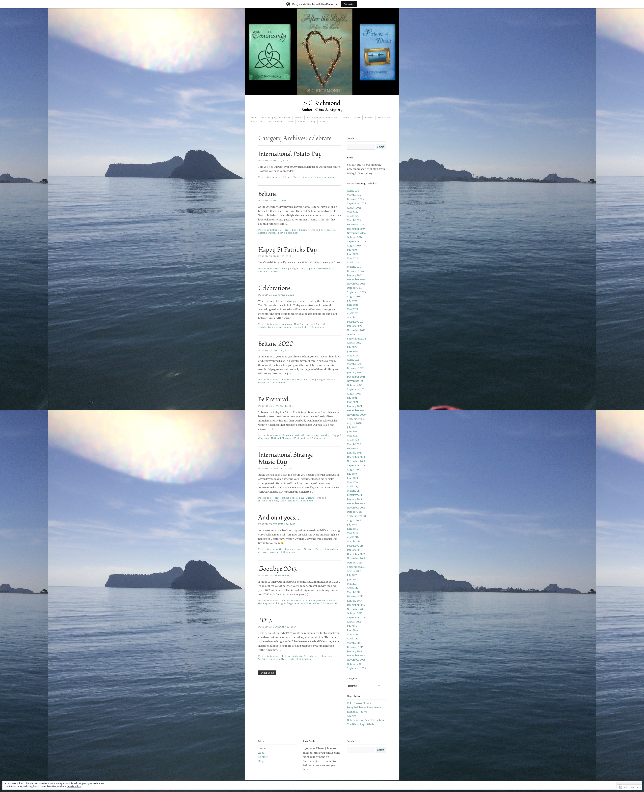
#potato (274, 177)
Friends (308, 656)
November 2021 (356, 380)
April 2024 (353, 262)
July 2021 (352, 397)
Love (295, 230)
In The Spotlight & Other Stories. (322, 117)
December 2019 (356, 457)
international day (268, 500)
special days (312, 435)
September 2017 (356, 566)
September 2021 (356, 389)
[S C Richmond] (322, 94)
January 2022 (354, 372)
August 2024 (354, 245)
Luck (284, 268)
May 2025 (352, 211)
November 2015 (356, 659)
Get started (349, 4)
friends (289, 659)
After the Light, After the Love (276, 117)
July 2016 (352, 626)
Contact (301, 121)
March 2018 (354, 541)
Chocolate (264, 438)
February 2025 (355, 224)
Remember (327, 656)
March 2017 (353, 592)
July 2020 (352, 427)
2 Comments (278, 382)
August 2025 (354, 207)
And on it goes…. (279, 518)
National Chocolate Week (285, 438)
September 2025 (356, 203)
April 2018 (353, 537)
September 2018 (356, 516)
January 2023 (354, 325)
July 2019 (352, 473)
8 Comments (319, 438)
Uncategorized (266, 603)
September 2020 (356, 418)
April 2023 (353, 313)
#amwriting (277, 549)
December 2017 (356, 554)
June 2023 (352, 304)
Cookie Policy (74, 786)
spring (310, 324)
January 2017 (354, 600)
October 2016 (354, 613)
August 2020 (354, 423)
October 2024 (355, 237)
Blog (313, 121)
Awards (298, 117)
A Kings (351, 715)
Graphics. (324, 121)
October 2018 (354, 511)
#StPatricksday (325, 268)
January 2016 (354, 651)
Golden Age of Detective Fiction (365, 720)
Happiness (319, 600)
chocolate (287, 435)
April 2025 (353, 216)
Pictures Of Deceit (351, 117)
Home (253, 117)
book (288, 549)
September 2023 (356, 292)
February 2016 (355, 647)
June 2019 (352, 478)
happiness (293, 603)
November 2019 (356, 461)
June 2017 (352, 579)
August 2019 (354, 469)
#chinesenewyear (286, 327)
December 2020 (356, 410)
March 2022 (354, 363)
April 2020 (353, 440)
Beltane (267, 194)
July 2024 (352, 249)
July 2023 (352, 300)
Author (286, 600)
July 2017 (352, 575)
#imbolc (302, 327)
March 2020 (354, 444)
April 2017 (352, 587)
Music (285, 498)
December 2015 (356, 655)
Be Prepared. (274, 399)
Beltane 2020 (276, 344)
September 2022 (356, 338)
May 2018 (352, 532)
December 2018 (356, 503)
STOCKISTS (256, 121)
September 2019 (356, 465)
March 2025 (354, 220)
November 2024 (356, 233)
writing (305, 438)
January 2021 (354, 406)
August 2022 (354, 342)
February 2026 (355, 199)
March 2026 (354, 194)
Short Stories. (384, 117)
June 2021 (352, 402)
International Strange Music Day (285, 458)
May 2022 (352, 355)
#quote (311, 268)
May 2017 (352, 583)
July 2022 (352, 347)
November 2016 (356, 609)
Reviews (369, 117)
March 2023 (354, 317)
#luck (302, 268)
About (290, 121)
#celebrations (329, 230)
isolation (309, 379)
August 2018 (354, 520)
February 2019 (355, 494)
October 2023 (354, 287)
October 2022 (355, 334)
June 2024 (352, 254)
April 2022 (353, 359)
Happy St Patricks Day (287, 250)
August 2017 (354, 571)
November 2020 (356, 414)
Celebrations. (275, 288)
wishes (316, 603)
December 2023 (356, 279)
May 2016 (352, 634)
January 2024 (354, 275)
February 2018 (355, 545)
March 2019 (353, 490)
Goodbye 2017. (278, 569)
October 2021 (354, 385)
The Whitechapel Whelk (360, 724)
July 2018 (352, 524)
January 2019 (354, 499)
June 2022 (352, 351)
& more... (275, 324)
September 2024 (356, 241)
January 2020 (354, 452)
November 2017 (356, 558)
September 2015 (356, 668)
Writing (325, 435)
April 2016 (352, 638)
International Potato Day (290, 154)
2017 (281, 659)
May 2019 (352, 482)
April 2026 (353, 190)
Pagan (272, 233)
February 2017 (355, 596)
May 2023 (352, 309)
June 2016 (352, 630)
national (299, 435)
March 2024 (354, 266)
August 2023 (354, 296)
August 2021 (354, 393)
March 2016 (353, 642)
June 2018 (352, 528)
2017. (265, 620)
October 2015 (354, 664)
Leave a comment (324, 177)
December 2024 (356, 228)
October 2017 (354, 562)
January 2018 (354, 549)
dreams (307, 600)
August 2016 (354, 621)
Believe (286, 656)
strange (292, 500)
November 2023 (356, 283)
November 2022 (356, 330)
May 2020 (352, 435)
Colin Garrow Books (359, 703)
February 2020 (355, 448)
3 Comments (316, 327)
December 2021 (356, 376)
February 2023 (355, 321)
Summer (304, 230)
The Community (274, 121)
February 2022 (355, 368)
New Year (299, 324)
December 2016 (356, 604)
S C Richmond (322, 103)
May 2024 (352, 258)
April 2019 (352, 486)
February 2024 (355, 271)
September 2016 (356, 617)
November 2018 (356, 507)
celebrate (286, 177)
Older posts (267, 672)
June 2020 (352, 431)
